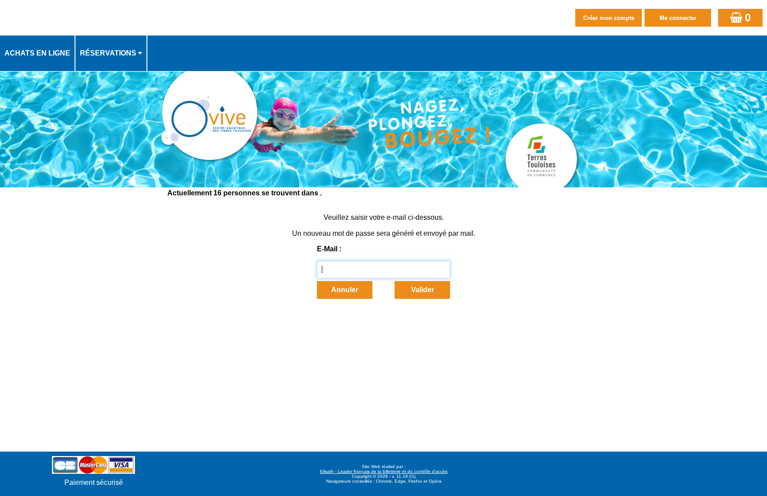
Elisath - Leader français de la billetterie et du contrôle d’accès (383, 471)
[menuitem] (37, 53)
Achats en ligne (37, 53)
